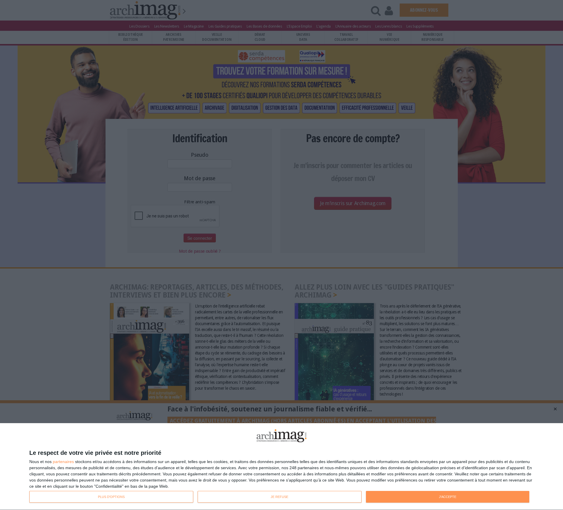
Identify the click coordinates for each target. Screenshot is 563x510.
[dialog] (281, 466)
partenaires (63, 462)
